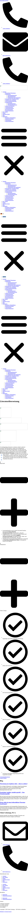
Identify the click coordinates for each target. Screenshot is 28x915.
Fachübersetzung (8, 102)
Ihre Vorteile (5, 111)
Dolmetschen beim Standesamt (14, 97)
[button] (14, 151)
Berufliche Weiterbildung (10, 117)
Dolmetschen (8, 94)
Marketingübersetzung (12, 104)
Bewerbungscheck (9, 109)
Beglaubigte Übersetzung (10, 93)
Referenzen (5, 116)
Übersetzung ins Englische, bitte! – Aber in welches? (13, 783)
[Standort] (1, 460)
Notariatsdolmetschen (12, 95)
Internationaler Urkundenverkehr (12, 98)
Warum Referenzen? (9, 121)
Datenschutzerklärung (7, 895)
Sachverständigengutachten (10, 101)
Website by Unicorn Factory (6, 911)
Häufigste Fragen (6, 114)
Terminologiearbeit (9, 107)
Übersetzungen (8, 120)
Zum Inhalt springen (4, 0)
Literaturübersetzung (9, 108)
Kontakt (4, 216)
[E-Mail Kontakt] (1, 455)
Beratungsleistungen (9, 110)
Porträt (4, 113)
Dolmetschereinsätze (9, 118)
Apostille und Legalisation (10, 100)
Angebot (4, 91)
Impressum (5, 894)
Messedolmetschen (12, 96)
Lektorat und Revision (9, 106)
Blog (4, 115)
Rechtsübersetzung (12, 103)
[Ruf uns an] (1, 457)
